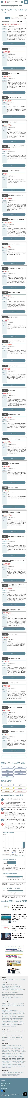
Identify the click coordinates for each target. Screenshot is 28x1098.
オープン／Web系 (19, 1003)
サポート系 (13, 1003)
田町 (22, 1048)
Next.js (6, 1022)
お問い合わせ (4, 1088)
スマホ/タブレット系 (20, 1005)
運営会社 (3, 1080)
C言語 (14, 1018)
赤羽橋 (9, 1067)
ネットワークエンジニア (6, 998)
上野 (10, 1058)
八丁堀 (7, 1051)
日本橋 (13, 1045)
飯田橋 (10, 1053)
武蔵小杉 (3, 1050)
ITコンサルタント (13, 989)
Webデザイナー (15, 992)
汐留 (12, 1048)
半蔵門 (6, 1056)
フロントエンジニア (20, 989)
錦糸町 (7, 1061)
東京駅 (13, 1056)
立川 (7, 1058)
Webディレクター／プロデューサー (8, 994)
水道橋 (3, 1062)
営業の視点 (16, 1075)
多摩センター (12, 1062)
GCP (7, 1037)
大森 (13, 1051)
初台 (3, 1048)
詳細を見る (14, 43)
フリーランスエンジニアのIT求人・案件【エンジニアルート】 (13, 1094)
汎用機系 (3, 1003)
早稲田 (15, 1048)
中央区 (22, 1050)
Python (18, 1011)
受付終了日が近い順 (16, 18)
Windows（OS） (19, 1018)
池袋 (3, 1045)
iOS (21, 1035)
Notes (12, 1022)
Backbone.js (16, 1024)
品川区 (23, 1058)
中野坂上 (22, 1062)
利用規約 (3, 1085)
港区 (16, 1053)
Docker (7, 1018)
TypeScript (22, 1011)
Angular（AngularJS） (15, 1019)
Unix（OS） (8, 1019)
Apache (17, 1037)
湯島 (6, 1064)
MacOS (3, 1040)
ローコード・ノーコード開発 (19, 979)
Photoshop (22, 1016)
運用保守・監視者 (5, 987)
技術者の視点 (10, 1075)
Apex (12, 1024)
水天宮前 (9, 1064)
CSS (20, 770)
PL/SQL (7, 773)
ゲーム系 (13, 1005)
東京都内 (6, 1048)
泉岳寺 (18, 1061)
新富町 (3, 1051)
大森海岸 (23, 1051)
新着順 (7, 18)
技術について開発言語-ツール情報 (16, 1072)
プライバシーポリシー (6, 1083)
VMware (13, 1037)
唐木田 (3, 1067)
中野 (16, 1062)
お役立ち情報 (4, 1075)
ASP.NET (11, 1010)
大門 (19, 1053)
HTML (7, 770)
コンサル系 (9, 1005)
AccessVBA (4, 1021)
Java (7, 767)
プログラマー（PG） (13, 984)
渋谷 (10, 1048)
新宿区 (19, 1064)
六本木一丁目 (11, 1059)
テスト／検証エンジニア (6, 992)
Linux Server (8, 1035)
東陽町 (21, 1056)
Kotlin (3, 1022)
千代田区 (3, 1058)
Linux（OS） (20, 767)
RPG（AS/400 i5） (5, 1010)
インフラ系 (8, 1003)
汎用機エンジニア (5, 984)
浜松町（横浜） (18, 1051)
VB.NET (15, 1010)
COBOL (3, 1018)
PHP (15, 1011)
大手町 (19, 1048)
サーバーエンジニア (19, 994)
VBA (21, 1019)
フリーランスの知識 (5, 1072)
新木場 (7, 1050)
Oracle (7, 776)
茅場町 (9, 1056)
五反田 (3, 1059)
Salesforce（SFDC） (6, 1024)
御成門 (22, 1053)
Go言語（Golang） (8, 1013)
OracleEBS (20, 773)
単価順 (24, 18)
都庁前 (13, 1053)
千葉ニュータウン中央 (14, 1050)
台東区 (3, 1053)
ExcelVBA (9, 1021)
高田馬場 (7, 1062)
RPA (15, 1022)
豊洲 (15, 1059)
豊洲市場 (19, 1059)
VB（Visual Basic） (15, 1021)
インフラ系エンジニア (17, 986)
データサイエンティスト (17, 997)
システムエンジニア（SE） (7, 986)
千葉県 (16, 1045)
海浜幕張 (9, 1045)
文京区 (3, 1064)
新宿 (19, 1050)
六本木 (7, 1059)
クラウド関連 (4, 979)
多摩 (19, 1062)
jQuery (11, 1018)
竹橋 (3, 1056)
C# (10, 1016)
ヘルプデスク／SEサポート (7, 997)
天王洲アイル (22, 1061)
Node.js (3, 1019)
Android (3, 1037)
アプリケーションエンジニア (15, 987)
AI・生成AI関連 (10, 979)
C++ (23, 1013)
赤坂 (22, 1059)
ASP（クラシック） (5, 1016)
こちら (17, 805)
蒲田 (5, 1045)
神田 (16, 1056)
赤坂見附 (3, 1061)
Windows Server (14, 1035)
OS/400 (3, 1035)
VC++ (20, 1024)
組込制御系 (4, 1005)
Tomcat (21, 1037)
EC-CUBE (22, 1022)
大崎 (6, 1067)
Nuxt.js (14, 1013)
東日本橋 (14, 1061)
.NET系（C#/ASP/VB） (6, 1011)
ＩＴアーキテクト (5, 989)
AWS (19, 1035)
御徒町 (7, 1053)
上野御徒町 (19, 1058)
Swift (9, 1022)
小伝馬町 (20, 1045)
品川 (16, 1064)
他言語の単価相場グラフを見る (17, 855)
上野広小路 (14, 1058)
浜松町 (10, 1051)
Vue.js (3, 1013)
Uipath (18, 1022)
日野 (13, 1064)
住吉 (10, 1061)
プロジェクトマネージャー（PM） (8, 995)
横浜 (18, 1056)
